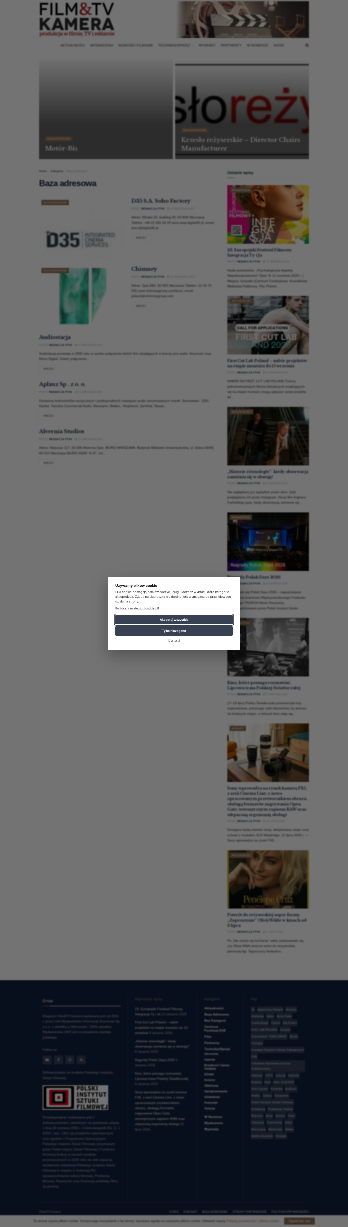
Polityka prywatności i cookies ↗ (137, 608)
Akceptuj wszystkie (174, 619)
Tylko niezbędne (174, 631)
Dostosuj (174, 640)
